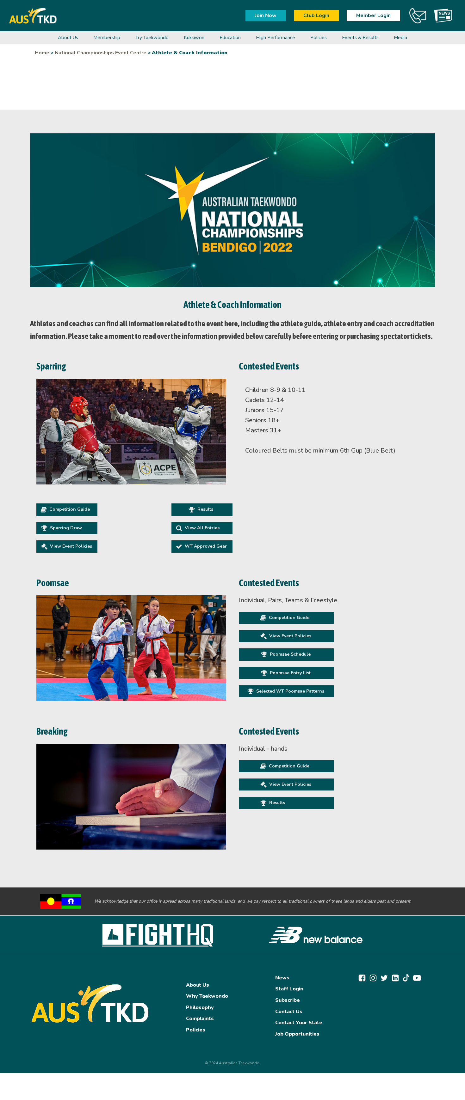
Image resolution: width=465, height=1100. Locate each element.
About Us (197, 985)
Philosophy (200, 1007)
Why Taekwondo (207, 996)
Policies (195, 1029)
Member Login (373, 15)
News (282, 977)
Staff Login (289, 988)
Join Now (265, 15)
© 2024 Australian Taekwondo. (232, 1063)
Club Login (316, 15)
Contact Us (288, 1011)
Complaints (200, 1018)
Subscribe (287, 1000)
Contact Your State (298, 1022)
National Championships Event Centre (100, 52)
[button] (66, 509)
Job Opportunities (297, 1034)
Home (42, 52)
